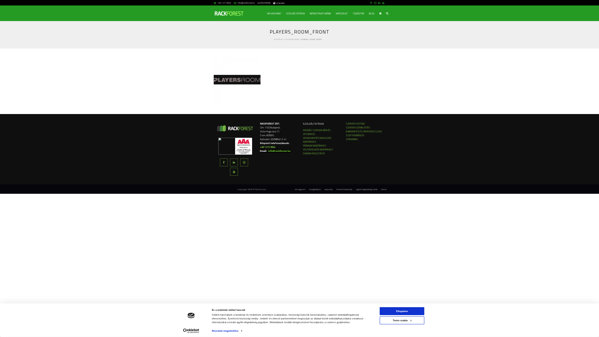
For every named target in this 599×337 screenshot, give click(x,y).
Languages (280, 2)
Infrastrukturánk (320, 13)
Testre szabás (400, 320)
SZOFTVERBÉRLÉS (355, 135)
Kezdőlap (278, 39)
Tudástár (358, 13)
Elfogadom (402, 311)
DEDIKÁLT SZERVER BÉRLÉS (317, 130)
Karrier (384, 189)
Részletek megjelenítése (225, 331)
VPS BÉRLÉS (309, 134)
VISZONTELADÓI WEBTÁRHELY (318, 149)
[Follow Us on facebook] (224, 162)
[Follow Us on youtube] (234, 172)
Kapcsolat (342, 13)
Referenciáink (292, 39)
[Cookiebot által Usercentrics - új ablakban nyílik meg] (191, 331)
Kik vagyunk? (274, 13)
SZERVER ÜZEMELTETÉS (358, 127)
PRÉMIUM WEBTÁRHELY (314, 145)
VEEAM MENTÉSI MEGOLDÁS (317, 138)
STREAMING (352, 139)
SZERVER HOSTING (355, 123)
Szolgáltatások (295, 13)
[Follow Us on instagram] (244, 162)
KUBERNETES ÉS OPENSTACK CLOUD (364, 131)
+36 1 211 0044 (224, 2)
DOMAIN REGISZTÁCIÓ (314, 153)
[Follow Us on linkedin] (234, 162)
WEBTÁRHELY (309, 142)
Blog (371, 13)
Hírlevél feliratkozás (344, 189)
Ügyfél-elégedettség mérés (366, 189)
